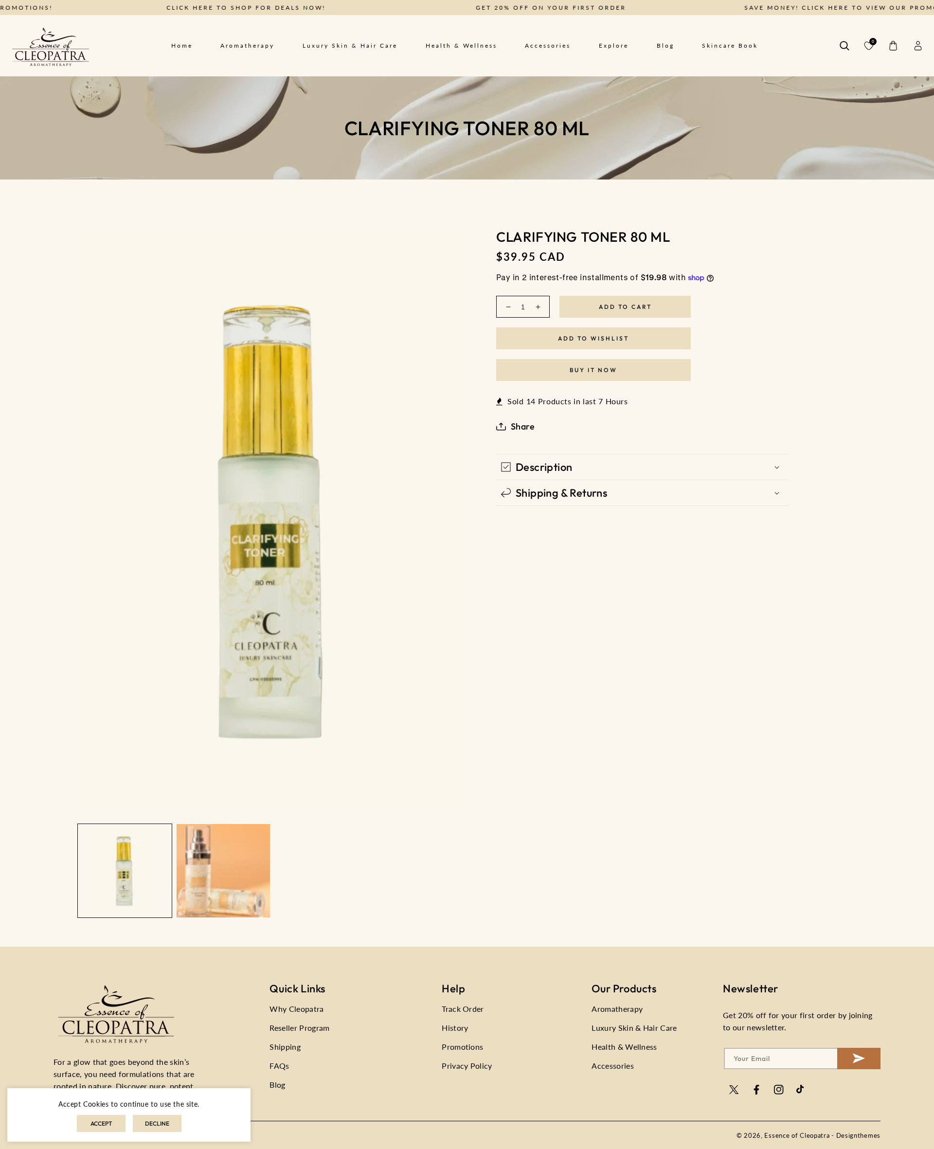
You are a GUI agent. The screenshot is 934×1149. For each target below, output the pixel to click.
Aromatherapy (617, 1008)
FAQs (279, 1065)
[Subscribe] (858, 1058)
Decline (157, 1123)
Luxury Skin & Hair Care (634, 1027)
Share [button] (523, 426)
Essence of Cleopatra (796, 1135)
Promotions (462, 1046)
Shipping (285, 1046)
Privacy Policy (467, 1065)
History (455, 1027)
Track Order (463, 1008)
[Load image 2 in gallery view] (223, 871)
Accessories (613, 1065)
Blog (277, 1084)
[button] (844, 45)
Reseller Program (299, 1027)
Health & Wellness (624, 1046)
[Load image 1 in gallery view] (125, 871)
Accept (101, 1123)
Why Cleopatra (296, 1008)
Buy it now (593, 370)
